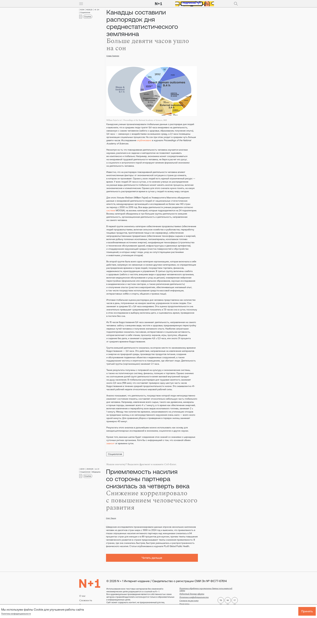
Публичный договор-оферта (191, 593)
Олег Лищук (111, 518)
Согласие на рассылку (188, 600)
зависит (110, 443)
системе (110, 210)
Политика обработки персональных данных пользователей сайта (205, 589)
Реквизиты (184, 604)
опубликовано (144, 140)
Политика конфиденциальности (16, 614)
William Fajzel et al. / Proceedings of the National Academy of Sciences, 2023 (136, 120)
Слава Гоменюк (112, 56)
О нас (82, 596)
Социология (115, 454)
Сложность (85, 600)
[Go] (81, 4)
